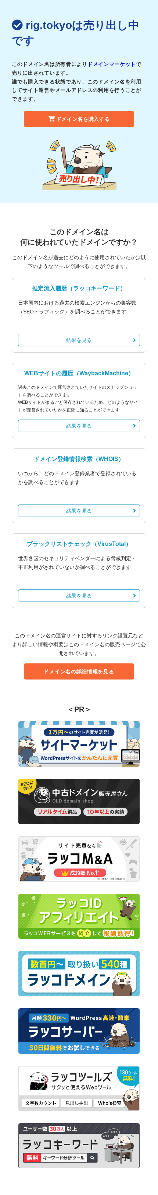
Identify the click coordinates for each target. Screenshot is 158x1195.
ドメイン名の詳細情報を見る (79, 671)
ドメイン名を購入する (83, 119)
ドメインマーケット (111, 64)
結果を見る (79, 340)
